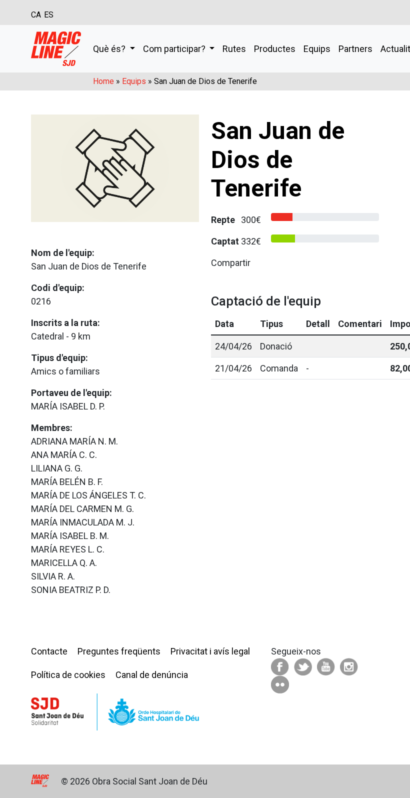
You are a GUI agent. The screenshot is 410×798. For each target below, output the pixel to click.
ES (49, 15)
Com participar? (175, 49)
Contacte (49, 651)
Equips (317, 49)
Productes (275, 49)
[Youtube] (326, 666)
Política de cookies (68, 675)
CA (36, 15)
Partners (355, 49)
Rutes (234, 49)
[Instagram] (349, 666)
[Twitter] (303, 666)
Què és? (110, 49)
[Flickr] (280, 683)
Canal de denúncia (152, 675)
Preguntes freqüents (119, 651)
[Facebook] (280, 666)
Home (103, 81)
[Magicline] (56, 48)
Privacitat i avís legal (210, 651)
